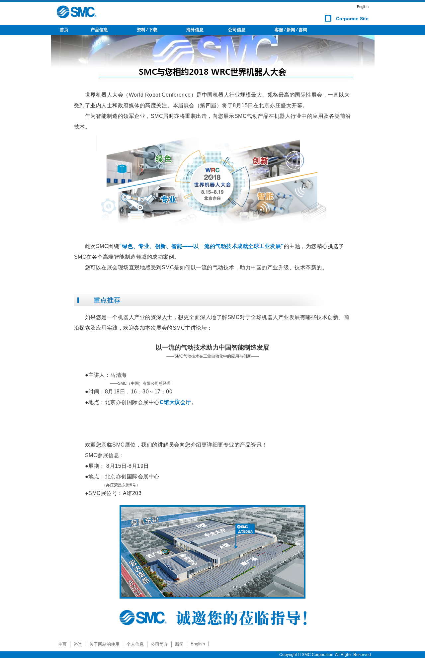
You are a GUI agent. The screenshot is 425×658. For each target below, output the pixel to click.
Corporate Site (352, 18)
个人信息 (135, 644)
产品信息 (99, 29)
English (363, 7)
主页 (62, 644)
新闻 (179, 644)
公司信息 (236, 29)
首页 (64, 29)
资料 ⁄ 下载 (147, 29)
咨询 (78, 644)
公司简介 (159, 644)
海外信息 (195, 29)
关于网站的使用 (104, 644)
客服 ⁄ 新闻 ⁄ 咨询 (291, 29)
